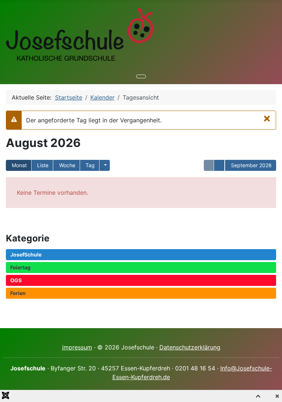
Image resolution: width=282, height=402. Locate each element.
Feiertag (20, 267)
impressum (77, 347)
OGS (16, 280)
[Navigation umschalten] (141, 76)
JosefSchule (25, 254)
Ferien (18, 293)
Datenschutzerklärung (189, 347)
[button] (105, 165)
